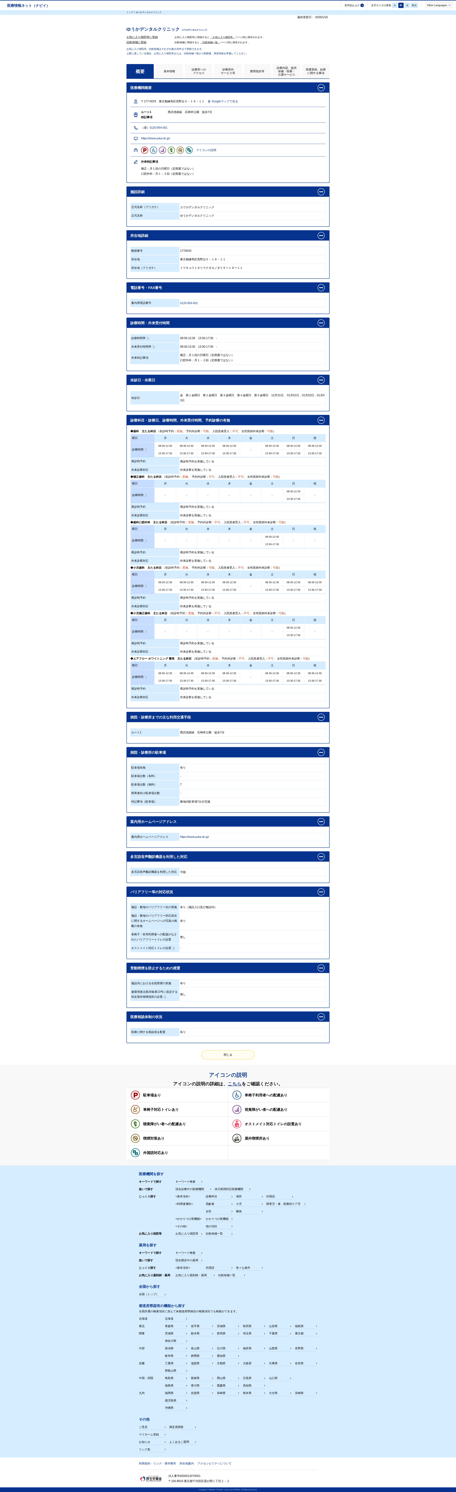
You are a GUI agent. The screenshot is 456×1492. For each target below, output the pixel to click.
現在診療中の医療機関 (189, 1189)
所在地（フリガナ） (144, 267)
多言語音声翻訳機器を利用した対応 (154, 871)
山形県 (273, 1326)
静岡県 (195, 1355)
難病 (239, 1211)
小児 (239, 1203)
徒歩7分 (219, 732)
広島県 (247, 1378)
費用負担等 (257, 71)
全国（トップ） (149, 1294)
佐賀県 (195, 1393)
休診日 (135, 397)
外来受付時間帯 (141, 346)
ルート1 (136, 732)
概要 (140, 71)
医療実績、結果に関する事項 (316, 71)
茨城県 (169, 1333)
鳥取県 (169, 1378)
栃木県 (195, 1333)
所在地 (135, 259)
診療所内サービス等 (228, 71)
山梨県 (273, 1348)
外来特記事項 (139, 357)
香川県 (195, 1385)
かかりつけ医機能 (217, 1218)
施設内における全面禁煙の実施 (151, 983)
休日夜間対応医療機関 (229, 1189)
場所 (239, 1196)
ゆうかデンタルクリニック (197, 215)
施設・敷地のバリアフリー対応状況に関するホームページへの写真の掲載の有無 (154, 920)
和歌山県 (170, 1370)
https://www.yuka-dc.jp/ (155, 138)
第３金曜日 (227, 395)
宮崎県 (299, 1393)
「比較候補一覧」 (210, 42)
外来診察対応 (139, 469)
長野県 (299, 1348)
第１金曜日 (193, 395)
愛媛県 (221, 1385)
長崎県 (221, 1393)
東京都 (299, 1333)
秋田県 (247, 1326)
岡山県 (221, 1378)
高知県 (247, 1385)
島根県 (195, 1378)
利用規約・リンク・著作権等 (157, 1463)
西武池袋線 (187, 732)
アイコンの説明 (206, 150)
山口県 (273, 1378)
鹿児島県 (170, 1400)
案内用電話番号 (141, 302)
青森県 (169, 1326)
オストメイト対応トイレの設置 (151, 948)
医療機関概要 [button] (141, 88)
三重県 (169, 1363)
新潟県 (169, 1348)
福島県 (299, 1326)
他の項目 (211, 1226)
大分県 (273, 1393)
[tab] (140, 71)
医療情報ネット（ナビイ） (28, 5)
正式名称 (137, 215)
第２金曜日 (210, 395)
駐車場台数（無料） (144, 784)
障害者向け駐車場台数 (145, 793)
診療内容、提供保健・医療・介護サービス (287, 71)
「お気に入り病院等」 (222, 37)
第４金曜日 (244, 395)
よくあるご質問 (179, 1441)
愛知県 (221, 1355)
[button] (438, 5)
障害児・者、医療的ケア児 (283, 1203)
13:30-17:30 (205, 338)
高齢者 (210, 1203)
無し (183, 937)
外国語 (270, 1196)
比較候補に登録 (136, 42)
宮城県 (221, 1326)
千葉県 (273, 1333)
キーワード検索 (185, 1181)
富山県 (195, 1348)
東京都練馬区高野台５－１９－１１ (203, 259)
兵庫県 (273, 1363)
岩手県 (195, 1326)
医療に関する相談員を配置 (148, 1032)
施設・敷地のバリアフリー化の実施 (154, 907)
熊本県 (247, 1393)
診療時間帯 (138, 338)
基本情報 (169, 71)
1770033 (185, 250)
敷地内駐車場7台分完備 (195, 801)
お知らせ (144, 1441)
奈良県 (299, 1363)
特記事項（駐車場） (144, 801)
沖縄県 (169, 1407)
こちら (235, 1083)
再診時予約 (138, 461)
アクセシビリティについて (214, 1463)
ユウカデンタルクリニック (197, 207)
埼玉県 (247, 1333)
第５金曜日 (261, 395)
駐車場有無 (138, 767)
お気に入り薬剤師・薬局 (191, 1275)
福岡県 (169, 1393)
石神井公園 (204, 732)
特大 (414, 5)
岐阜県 (169, 1355)
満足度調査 (176, 1426)
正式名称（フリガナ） (145, 207)
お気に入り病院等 (186, 1233)
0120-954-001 (158, 127)
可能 (183, 872)
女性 (208, 1211)
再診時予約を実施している (197, 461)
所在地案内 (187, 1463)
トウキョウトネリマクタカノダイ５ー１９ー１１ (211, 267)
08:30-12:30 (187, 338)
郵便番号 (137, 250)
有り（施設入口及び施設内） (198, 907)
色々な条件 (243, 1267)
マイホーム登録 (149, 1434)
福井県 (247, 1348)
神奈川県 (170, 1340)
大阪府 (247, 1363)
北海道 (169, 1318)
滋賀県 (195, 1363)
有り (183, 767)
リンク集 (144, 1449)
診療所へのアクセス (199, 71)
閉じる (228, 1054)
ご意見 (143, 1426)
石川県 (221, 1348)
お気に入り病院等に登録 (142, 37)
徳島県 (169, 1385)
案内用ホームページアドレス (149, 836)
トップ (129, 12)
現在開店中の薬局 (186, 1260)
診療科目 (211, 1196)
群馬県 (221, 1333)
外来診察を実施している (195, 469)
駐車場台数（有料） (144, 775)
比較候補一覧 (214, 1233)
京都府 (221, 1363)
